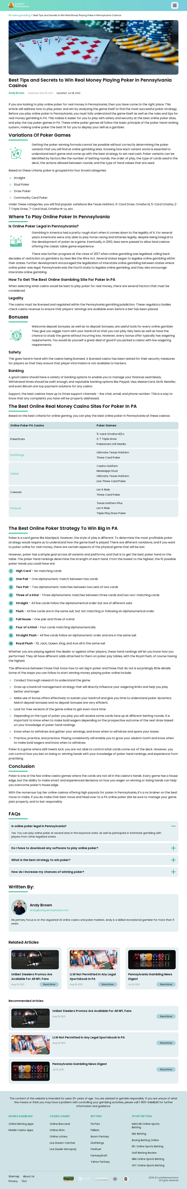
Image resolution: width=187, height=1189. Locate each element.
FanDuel (15, 508)
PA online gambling (19, 15)
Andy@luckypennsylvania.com (49, 910)
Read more (49, 984)
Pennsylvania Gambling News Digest (150, 976)
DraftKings (17, 455)
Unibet (14, 473)
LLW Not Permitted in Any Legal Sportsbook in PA (93, 976)
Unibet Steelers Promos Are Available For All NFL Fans (31, 976)
